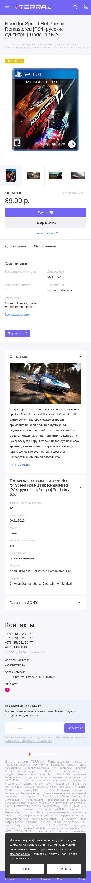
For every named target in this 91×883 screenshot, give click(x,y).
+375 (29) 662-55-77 (19, 633)
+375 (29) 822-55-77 (19, 638)
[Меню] (7, 7)
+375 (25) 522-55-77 (19, 642)
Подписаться (74, 727)
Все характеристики (17, 314)
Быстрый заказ (45, 223)
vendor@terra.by (15, 665)
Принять (27, 868)
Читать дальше (20, 464)
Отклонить (64, 868)
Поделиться (15, 333)
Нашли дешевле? (45, 233)
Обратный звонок (16, 646)
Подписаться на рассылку (23, 705)
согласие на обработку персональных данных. (45, 739)
